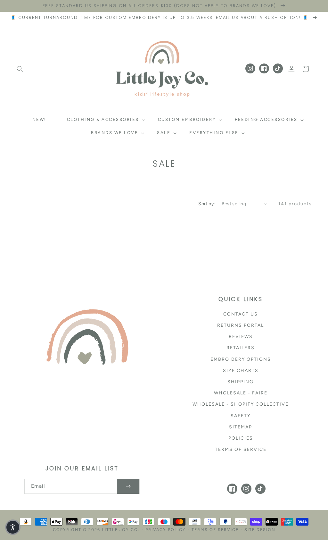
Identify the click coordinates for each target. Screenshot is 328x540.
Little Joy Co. (121, 529)
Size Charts (240, 370)
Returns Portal (240, 325)
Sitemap (240, 427)
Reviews (241, 336)
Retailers (240, 347)
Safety (240, 415)
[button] (20, 69)
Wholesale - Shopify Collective (241, 404)
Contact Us (240, 314)
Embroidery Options (240, 359)
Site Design (259, 529)
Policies (240, 438)
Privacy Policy (165, 529)
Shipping (240, 381)
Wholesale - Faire (240, 393)
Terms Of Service (215, 529)
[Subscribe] (128, 486)
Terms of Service (240, 449)
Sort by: (206, 204)
